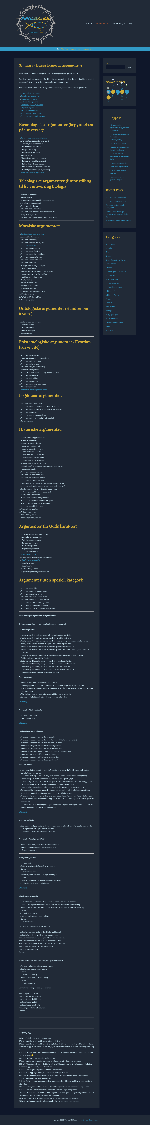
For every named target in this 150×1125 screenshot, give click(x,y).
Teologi (109, 311)
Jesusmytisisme (112, 275)
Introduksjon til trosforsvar (116, 271)
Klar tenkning (117, 23)
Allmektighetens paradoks (30, 560)
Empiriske (109, 256)
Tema (87, 23)
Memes (108, 299)
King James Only (112, 279)
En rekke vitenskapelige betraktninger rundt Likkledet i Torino (117, 214)
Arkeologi (109, 248)
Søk (107, 63)
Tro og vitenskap (112, 318)
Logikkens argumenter (29, 107)
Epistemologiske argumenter (32, 105)
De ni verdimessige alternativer (32, 234)
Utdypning (23, 701)
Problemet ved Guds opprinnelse (32, 172)
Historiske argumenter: (118, 167)
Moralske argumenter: (118, 143)
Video (108, 326)
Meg (130, 23)
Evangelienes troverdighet (116, 260)
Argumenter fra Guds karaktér (32, 113)
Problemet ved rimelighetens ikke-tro (34, 390)
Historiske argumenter (29, 110)
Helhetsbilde (111, 264)
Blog (107, 252)
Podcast (109, 303)
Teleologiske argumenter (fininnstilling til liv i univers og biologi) (119, 137)
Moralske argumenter (29, 99)
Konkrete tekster (112, 283)
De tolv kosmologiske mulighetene (34, 138)
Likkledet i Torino (112, 291)
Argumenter (101, 23)
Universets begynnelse (114, 322)
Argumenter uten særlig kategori (33, 116)
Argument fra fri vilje (28, 245)
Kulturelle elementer (114, 287)
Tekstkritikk (110, 307)
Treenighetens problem (29, 554)
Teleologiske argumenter (30, 96)
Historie (109, 268)
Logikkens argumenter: (118, 163)
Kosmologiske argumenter (31, 93)
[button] (91, 23)
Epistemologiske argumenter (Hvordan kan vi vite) (119, 156)
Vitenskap (109, 330)
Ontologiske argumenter (30, 102)
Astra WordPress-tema (90, 1120)
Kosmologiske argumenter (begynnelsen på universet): (119, 128)
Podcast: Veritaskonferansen (116, 201)
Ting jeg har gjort (112, 314)
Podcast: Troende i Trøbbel (116, 197)
